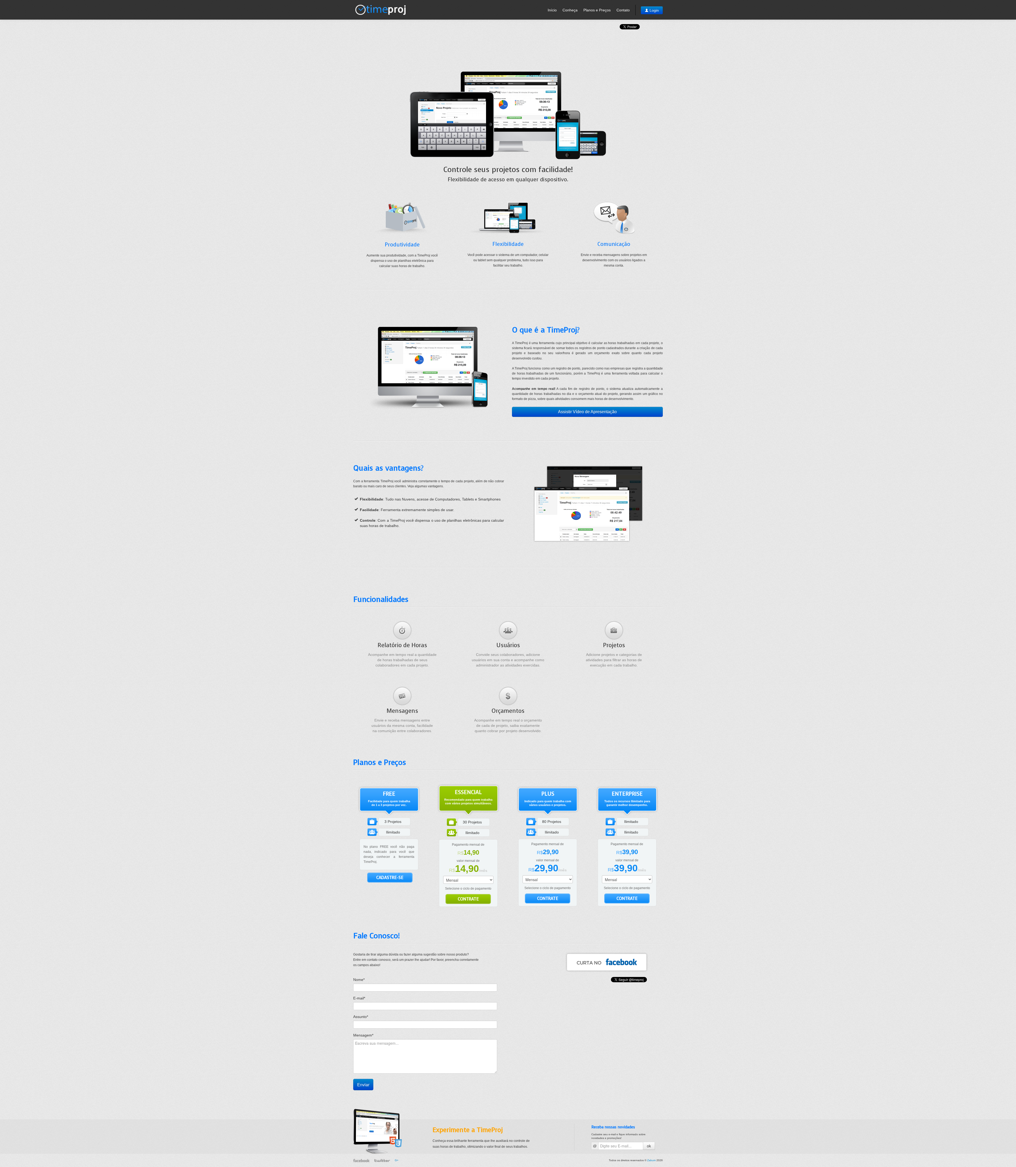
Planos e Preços (597, 10)
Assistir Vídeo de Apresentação (587, 411)
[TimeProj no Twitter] (382, 1160)
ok (649, 1145)
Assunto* (360, 1017)
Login (653, 10)
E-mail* (359, 998)
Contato (623, 10)
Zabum (651, 1160)
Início (552, 10)
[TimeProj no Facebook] (606, 962)
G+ (396, 1160)
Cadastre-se (389, 877)
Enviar (363, 1085)
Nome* (359, 979)
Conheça (570, 10)
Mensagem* (363, 1035)
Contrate (468, 899)
